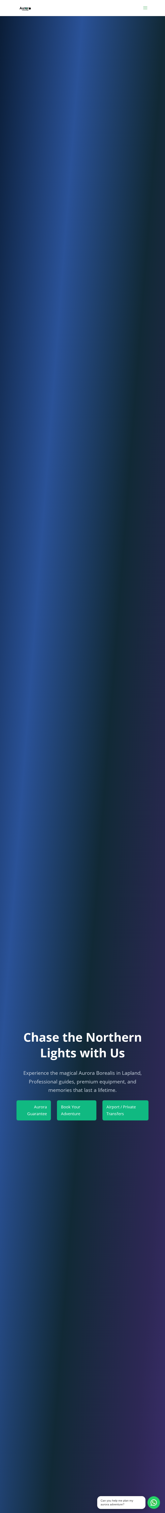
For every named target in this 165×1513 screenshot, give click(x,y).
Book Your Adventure (70, 1110)
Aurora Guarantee (37, 1110)
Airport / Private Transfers (121, 1110)
